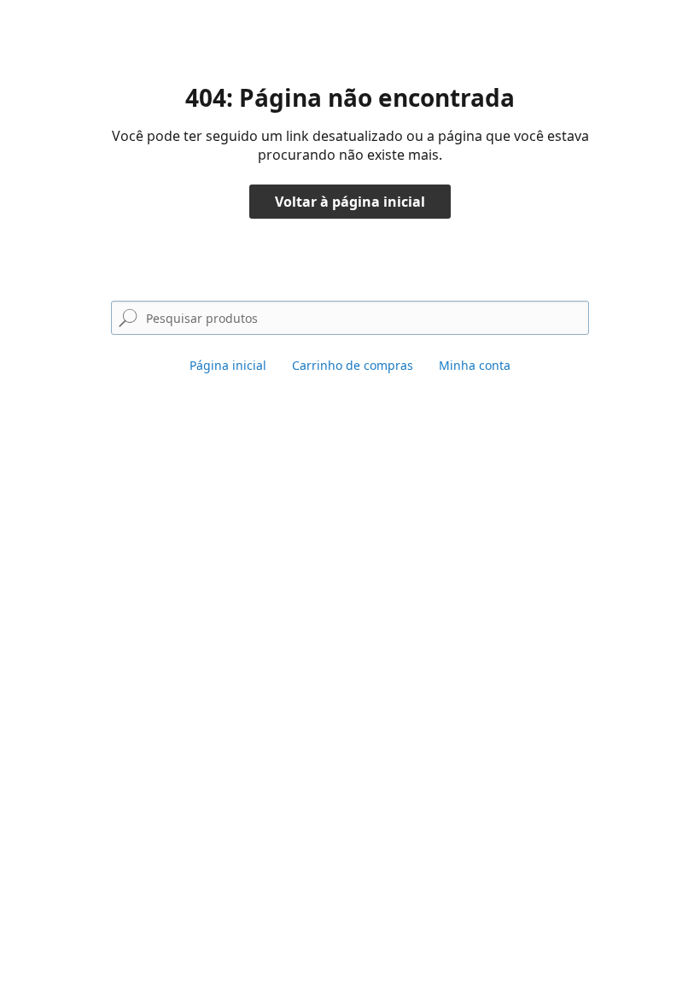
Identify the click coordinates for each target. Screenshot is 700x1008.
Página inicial (228, 365)
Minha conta (474, 365)
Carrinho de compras (352, 365)
